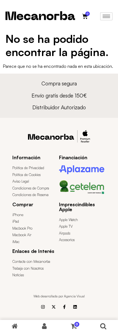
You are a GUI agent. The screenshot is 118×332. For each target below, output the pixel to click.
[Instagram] (43, 307)
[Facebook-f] (64, 307)
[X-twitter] (54, 307)
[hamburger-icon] (106, 16)
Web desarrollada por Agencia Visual (59, 296)
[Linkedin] (75, 307)
